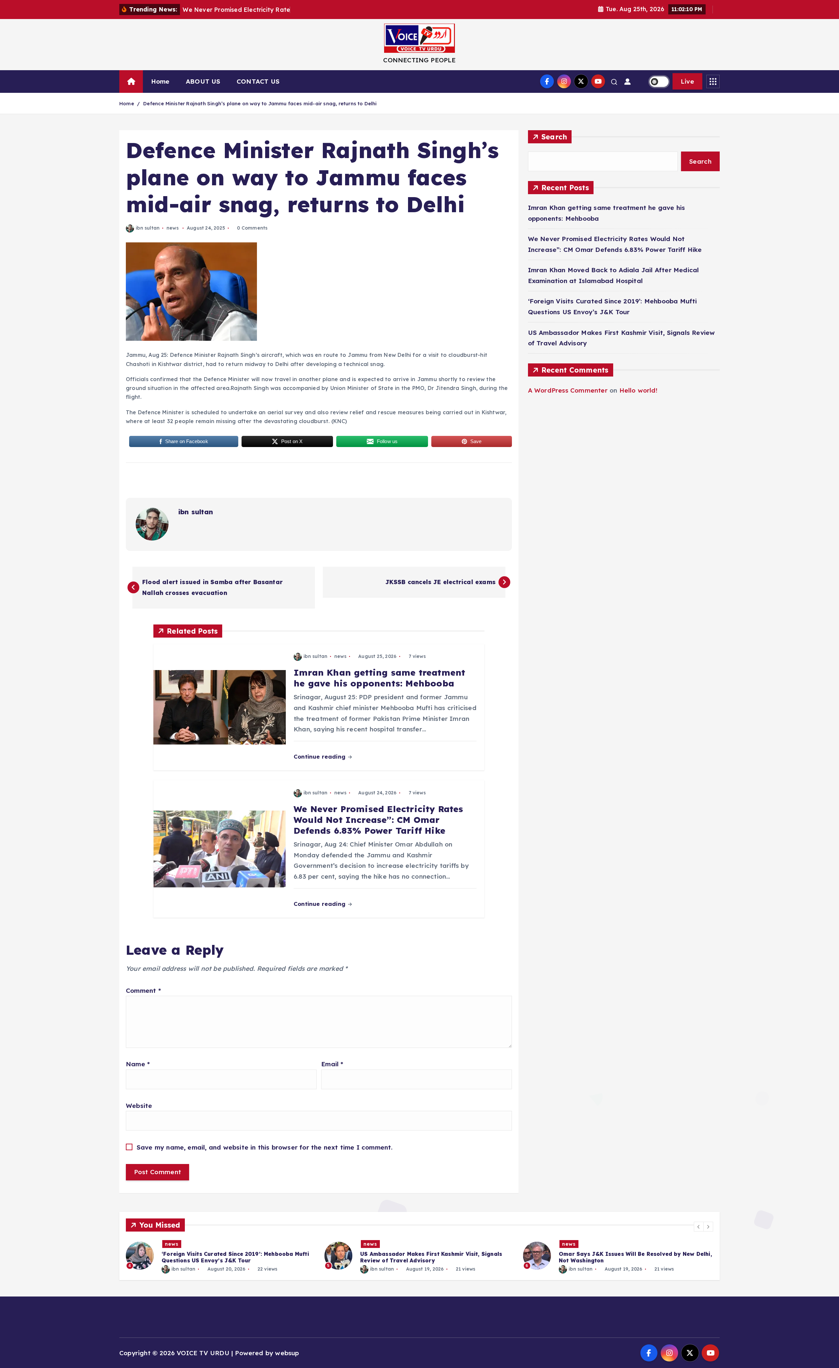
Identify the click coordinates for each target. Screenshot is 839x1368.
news (172, 228)
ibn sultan (148, 228)
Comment (143, 990)
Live (687, 81)
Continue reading (320, 756)
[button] (699, 1227)
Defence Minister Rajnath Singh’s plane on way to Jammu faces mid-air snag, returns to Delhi (260, 103)
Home (160, 81)
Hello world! (638, 390)
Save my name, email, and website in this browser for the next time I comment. (265, 1147)
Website (139, 1106)
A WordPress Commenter (568, 390)
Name (138, 1064)
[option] (221, 1255)
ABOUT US (203, 81)
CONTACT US (258, 81)
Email (332, 1064)
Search (554, 136)
